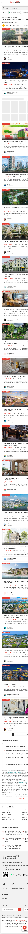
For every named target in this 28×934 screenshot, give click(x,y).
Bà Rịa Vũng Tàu (8, 819)
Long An (6, 817)
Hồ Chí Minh (7, 810)
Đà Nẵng (6, 812)
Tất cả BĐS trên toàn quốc (11, 17)
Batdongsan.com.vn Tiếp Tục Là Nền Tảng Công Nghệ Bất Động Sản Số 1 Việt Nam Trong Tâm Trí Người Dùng (13, 833)
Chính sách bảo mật (20, 920)
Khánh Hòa (6, 814)
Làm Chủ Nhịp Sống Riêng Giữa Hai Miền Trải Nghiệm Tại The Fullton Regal (13, 840)
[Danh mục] (2, 2)
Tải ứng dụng (16, 2)
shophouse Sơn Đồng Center (14, 772)
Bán (3, 17)
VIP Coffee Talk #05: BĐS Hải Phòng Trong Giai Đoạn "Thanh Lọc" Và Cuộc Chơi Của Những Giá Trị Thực (13, 847)
